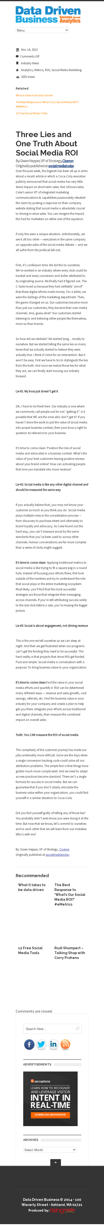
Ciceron (67, 160)
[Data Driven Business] (48, 22)
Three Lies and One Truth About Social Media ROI (47, 143)
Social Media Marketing (67, 70)
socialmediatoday (61, 165)
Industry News (30, 63)
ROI (47, 70)
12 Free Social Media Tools (31, 113)
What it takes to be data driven (34, 95)
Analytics (27, 70)
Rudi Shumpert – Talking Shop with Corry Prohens (69, 953)
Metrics (38, 70)
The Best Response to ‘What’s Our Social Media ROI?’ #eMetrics (69, 894)
